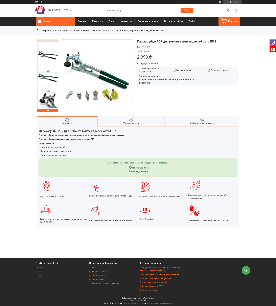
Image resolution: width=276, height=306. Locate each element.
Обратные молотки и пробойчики (93, 30)
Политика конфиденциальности (159, 303)
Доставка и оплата (148, 21)
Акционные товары (98, 271)
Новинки (93, 268)
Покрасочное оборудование (153, 282)
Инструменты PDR (66, 30)
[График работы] (236, 10)
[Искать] (187, 10)
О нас (112, 21)
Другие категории (148, 290)
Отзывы (39, 275)
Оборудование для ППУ (151, 286)
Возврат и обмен (173, 21)
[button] (246, 270)
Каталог (96, 21)
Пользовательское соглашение (104, 283)
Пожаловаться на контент (134, 303)
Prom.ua (150, 298)
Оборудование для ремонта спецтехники (159, 274)
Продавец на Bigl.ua (138, 301)
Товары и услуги (48, 30)
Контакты (126, 21)
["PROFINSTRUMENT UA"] (40, 10)
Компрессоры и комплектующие (155, 278)
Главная (82, 21)
